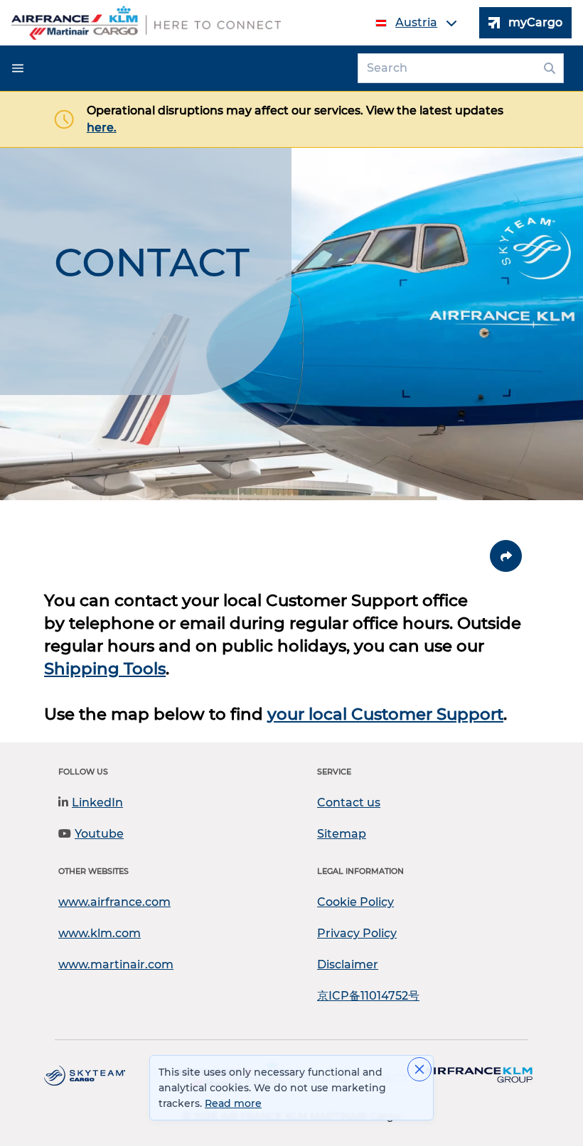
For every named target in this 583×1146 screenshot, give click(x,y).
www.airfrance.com (114, 902)
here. (102, 127)
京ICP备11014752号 (368, 995)
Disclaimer (347, 964)
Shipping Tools (105, 669)
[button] (18, 68)
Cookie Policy (355, 902)
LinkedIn (97, 802)
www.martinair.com (115, 964)
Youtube (99, 833)
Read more (233, 1103)
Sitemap (341, 833)
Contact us (348, 802)
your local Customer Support (385, 714)
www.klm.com (99, 933)
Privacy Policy (357, 933)
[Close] (419, 1069)
